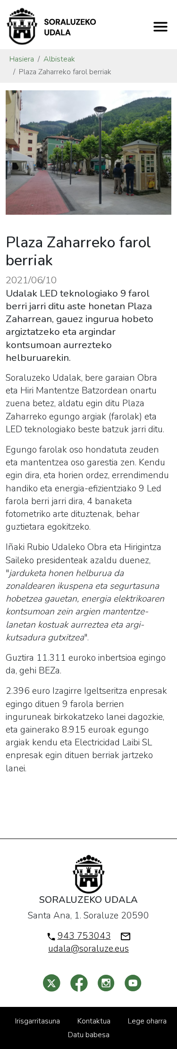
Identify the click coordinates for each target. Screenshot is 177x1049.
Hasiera (21, 59)
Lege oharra (147, 1021)
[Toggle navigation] (160, 26)
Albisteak (59, 59)
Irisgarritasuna (37, 1021)
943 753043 (84, 936)
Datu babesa (89, 1035)
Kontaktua (93, 1021)
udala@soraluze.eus (88, 949)
